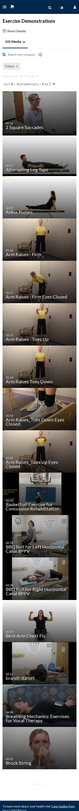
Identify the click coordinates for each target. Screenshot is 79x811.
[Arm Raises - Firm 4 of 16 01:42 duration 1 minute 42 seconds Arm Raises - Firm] (40, 239)
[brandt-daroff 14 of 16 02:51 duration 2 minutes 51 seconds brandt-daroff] (40, 663)
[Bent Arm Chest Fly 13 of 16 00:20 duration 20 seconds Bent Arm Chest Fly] (40, 620)
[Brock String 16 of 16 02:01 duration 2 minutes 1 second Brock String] (40, 747)
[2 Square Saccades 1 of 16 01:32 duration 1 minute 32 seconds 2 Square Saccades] (40, 112)
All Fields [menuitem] (19, 76)
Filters (9, 66)
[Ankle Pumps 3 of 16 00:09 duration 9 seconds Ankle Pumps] (40, 197)
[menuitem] (49, 8)
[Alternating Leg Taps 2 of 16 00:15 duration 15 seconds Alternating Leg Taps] (40, 154)
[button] (6, 7)
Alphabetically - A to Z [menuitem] (27, 84)
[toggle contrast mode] (61, 8)
